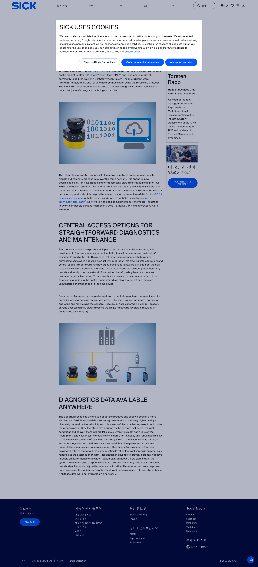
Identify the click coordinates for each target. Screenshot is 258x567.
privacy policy (132, 52)
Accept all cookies (181, 62)
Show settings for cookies (99, 62)
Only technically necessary (142, 62)
